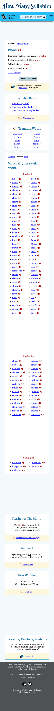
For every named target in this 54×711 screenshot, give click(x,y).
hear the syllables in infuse (20, 388)
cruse (14, 205)
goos (14, 228)
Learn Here (28, 592)
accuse (15, 365)
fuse (14, 225)
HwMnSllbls (27, 6)
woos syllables (19, 50)
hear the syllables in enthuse (41, 380)
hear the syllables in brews (39, 183)
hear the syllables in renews (21, 399)
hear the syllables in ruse (37, 267)
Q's (32, 259)
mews (15, 248)
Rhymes (20, 44)
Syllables (11, 157)
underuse (16, 470)
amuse (34, 365)
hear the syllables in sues (37, 290)
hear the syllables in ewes (19, 221)
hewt (14, 232)
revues (34, 403)
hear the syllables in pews (19, 259)
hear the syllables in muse (20, 252)
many (36, 147)
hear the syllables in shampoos (24, 407)
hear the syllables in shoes (20, 275)
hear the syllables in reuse (38, 399)
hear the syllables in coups (39, 198)
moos (33, 248)
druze (15, 217)
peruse (15, 391)
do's (14, 213)
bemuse (16, 368)
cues (14, 209)
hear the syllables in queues (40, 263)
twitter (30, 684)
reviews (16, 403)
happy (17, 144)
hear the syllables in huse (38, 236)
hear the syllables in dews (38, 209)
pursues (35, 391)
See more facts (27, 565)
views (34, 301)
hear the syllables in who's (20, 305)
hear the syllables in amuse (39, 365)
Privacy (31, 678)
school (37, 134)
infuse (15, 388)
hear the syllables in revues (39, 403)
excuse (34, 384)
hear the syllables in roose (20, 267)
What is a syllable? (20, 103)
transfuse (35, 414)
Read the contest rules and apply (27, 538)
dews (33, 209)
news (33, 251)
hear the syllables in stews (20, 286)
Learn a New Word (28, 79)
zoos (33, 313)
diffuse (34, 376)
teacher (36, 144)
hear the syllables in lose (18, 244)
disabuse (16, 462)
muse (14, 251)
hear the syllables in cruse (19, 206)
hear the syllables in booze (20, 183)
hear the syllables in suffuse (40, 407)
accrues (34, 361)
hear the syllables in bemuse (22, 369)
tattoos (34, 411)
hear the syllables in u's (36, 298)
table (36, 140)
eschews (16, 384)
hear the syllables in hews (38, 229)
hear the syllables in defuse (21, 376)
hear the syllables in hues (38, 232)
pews (14, 259)
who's (15, 305)
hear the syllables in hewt (19, 232)
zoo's (14, 313)
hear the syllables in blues (20, 179)
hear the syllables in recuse (21, 395)
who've (34, 305)
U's (32, 297)
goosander (36, 462)
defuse (15, 376)
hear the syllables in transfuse (42, 415)
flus (33, 221)
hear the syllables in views (39, 301)
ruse (33, 267)
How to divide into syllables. (25, 110)
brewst (15, 186)
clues (14, 198)
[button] (44, 17)
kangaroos (17, 466)
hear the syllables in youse (39, 309)
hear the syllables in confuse (41, 372)
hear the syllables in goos (19, 229)
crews (15, 202)
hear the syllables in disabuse (23, 463)
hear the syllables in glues (38, 225)
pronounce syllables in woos (27, 68)
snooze (34, 278)
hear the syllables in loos (38, 240)
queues (34, 263)
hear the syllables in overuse (41, 466)
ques (14, 263)
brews (34, 182)
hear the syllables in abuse (20, 361)
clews (33, 194)
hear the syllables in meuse (39, 244)
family (17, 147)
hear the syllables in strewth (22, 290)
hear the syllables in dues (38, 217)
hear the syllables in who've (40, 305)
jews (14, 240)
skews (15, 278)
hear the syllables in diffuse (40, 376)
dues (33, 217)
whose (15, 309)
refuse (34, 395)
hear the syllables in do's (18, 213)
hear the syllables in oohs (19, 255)
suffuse (34, 407)
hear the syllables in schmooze (24, 271)
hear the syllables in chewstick (24, 372)
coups (34, 198)
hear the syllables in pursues (41, 392)
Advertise (30, 674)
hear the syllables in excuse (40, 384)
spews (34, 282)
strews (34, 286)
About (12, 674)
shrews (34, 274)
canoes (34, 368)
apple (17, 140)
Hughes (16, 236)
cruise (34, 202)
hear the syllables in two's (39, 294)
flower (37, 137)
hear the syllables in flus (37, 221)
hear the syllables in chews (20, 190)
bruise (34, 186)
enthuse (35, 380)
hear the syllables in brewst (21, 186)
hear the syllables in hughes (22, 236)
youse (34, 309)
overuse (35, 466)
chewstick (17, 372)
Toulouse (16, 414)
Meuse (34, 244)
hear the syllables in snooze (40, 278)
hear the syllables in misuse (40, 388)
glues (33, 225)
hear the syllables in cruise (39, 202)
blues (14, 179)
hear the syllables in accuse (21, 365)
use (14, 301)
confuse (35, 372)
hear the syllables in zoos (38, 313)
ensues (15, 380)
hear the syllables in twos (19, 298)
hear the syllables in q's (36, 259)
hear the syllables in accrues (40, 361)
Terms (22, 678)
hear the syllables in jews (19, 240)
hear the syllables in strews (39, 286)
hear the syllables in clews (39, 194)
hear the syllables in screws (40, 271)
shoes (15, 274)
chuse (15, 194)
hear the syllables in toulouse (23, 415)
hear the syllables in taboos (21, 411)
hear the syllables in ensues (21, 380)
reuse (33, 399)
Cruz (33, 205)
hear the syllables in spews (39, 282)
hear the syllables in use (18, 301)
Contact (40, 674)
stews (15, 286)
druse (33, 213)
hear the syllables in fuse (18, 225)
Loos (33, 240)
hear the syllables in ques (19, 263)
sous (14, 282)
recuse (15, 395)
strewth (16, 290)
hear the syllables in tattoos (40, 411)
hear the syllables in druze (20, 217)
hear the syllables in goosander (43, 463)
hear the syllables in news (38, 252)
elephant (17, 137)
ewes (14, 221)
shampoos (17, 407)
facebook (24, 684)
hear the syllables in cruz (38, 206)
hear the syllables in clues (19, 198)
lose (14, 244)
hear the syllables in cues (19, 209)
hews (33, 228)
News (20, 674)
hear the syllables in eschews (22, 384)
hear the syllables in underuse (23, 470)
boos (33, 179)
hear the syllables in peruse (21, 392)
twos (14, 297)
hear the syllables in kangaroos (24, 466)
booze (15, 182)
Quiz (26, 44)
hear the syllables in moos (39, 248)
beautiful (17, 134)
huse (33, 236)
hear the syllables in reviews (22, 403)
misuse (34, 388)
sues (33, 290)
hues (33, 232)
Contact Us (23, 88)
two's (33, 294)
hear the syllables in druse (39, 213)
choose (34, 190)
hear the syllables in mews (20, 248)
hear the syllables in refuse (39, 395)
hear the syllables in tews (19, 294)
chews (15, 190)
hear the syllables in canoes (40, 369)
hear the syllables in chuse (20, 194)
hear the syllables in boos (38, 179)
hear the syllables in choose (40, 190)
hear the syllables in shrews (40, 275)
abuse (15, 361)
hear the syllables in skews (20, 278)
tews (14, 294)
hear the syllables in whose (21, 309)
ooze (33, 255)
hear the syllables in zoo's (20, 313)
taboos (15, 411)
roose (15, 267)
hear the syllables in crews (20, 202)
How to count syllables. (23, 107)
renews (15, 399)
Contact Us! (29, 656)
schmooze (17, 271)
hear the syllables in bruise (39, 186)
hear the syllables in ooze (38, 255)
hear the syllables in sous (19, 282)
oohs (14, 255)
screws (34, 271)
